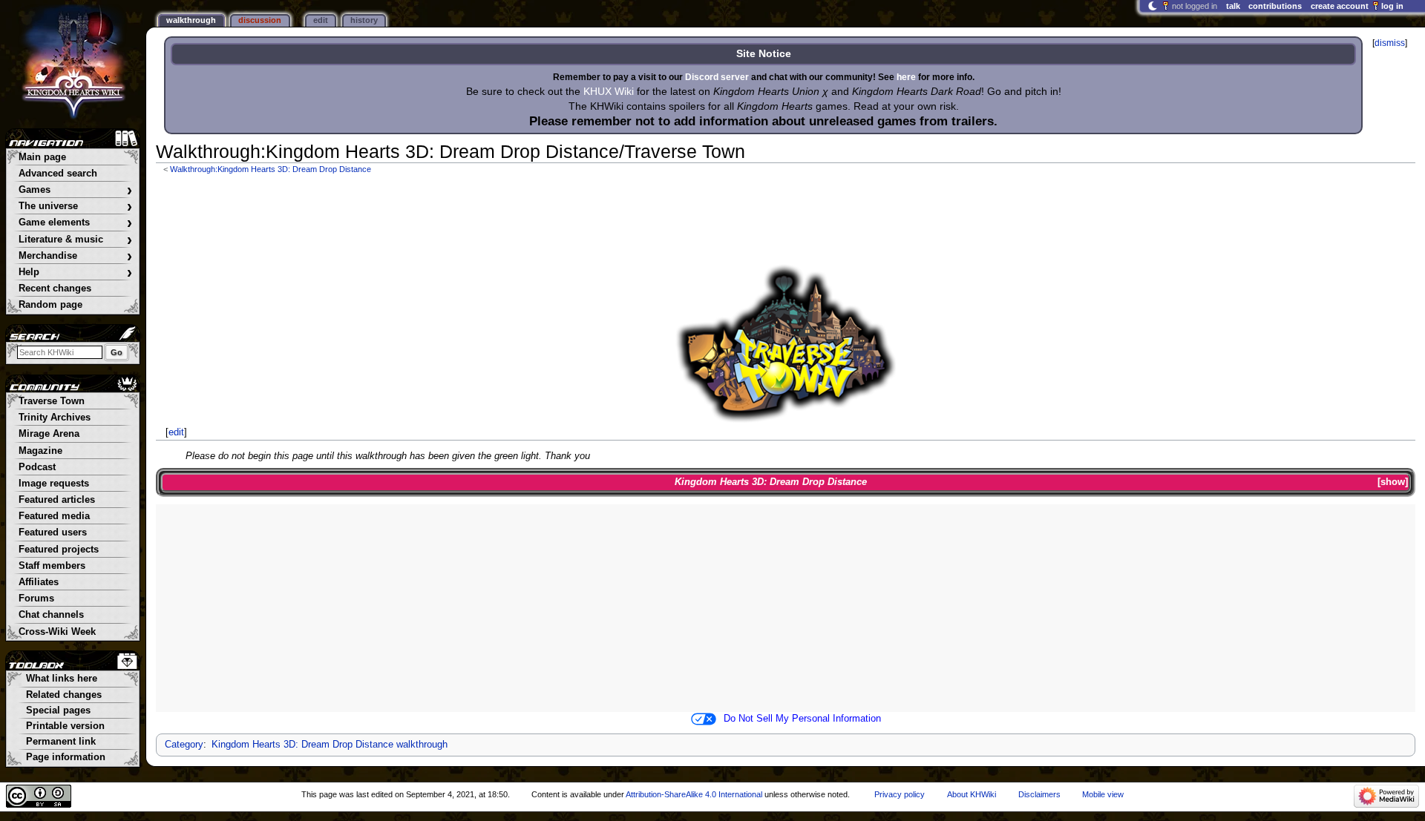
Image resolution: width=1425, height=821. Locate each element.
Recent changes (55, 288)
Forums (36, 598)
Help (75, 272)
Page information (65, 757)
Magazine (40, 451)
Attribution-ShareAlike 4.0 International (694, 794)
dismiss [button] (1390, 43)
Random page (50, 305)
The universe (75, 206)
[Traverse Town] (786, 342)
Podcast (37, 467)
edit (176, 432)
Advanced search (58, 173)
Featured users (53, 532)
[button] (1393, 482)
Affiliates (39, 582)
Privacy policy (899, 794)
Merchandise (75, 256)
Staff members (52, 566)
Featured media (54, 516)
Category (184, 744)
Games (75, 190)
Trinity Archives (55, 417)
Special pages (58, 710)
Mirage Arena (49, 434)
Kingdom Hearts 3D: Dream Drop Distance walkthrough (330, 744)
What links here (61, 678)
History (364, 20)
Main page (42, 157)
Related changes (64, 695)
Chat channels (51, 615)
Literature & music (75, 240)
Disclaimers (1039, 794)
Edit (320, 20)
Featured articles (57, 500)
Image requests (54, 483)
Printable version (65, 726)
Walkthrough (191, 20)
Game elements (75, 223)
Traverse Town (52, 401)
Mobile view (1103, 794)
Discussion (259, 20)
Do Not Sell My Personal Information (802, 718)
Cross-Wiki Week (57, 632)
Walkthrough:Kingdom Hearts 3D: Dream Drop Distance (270, 169)
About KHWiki (971, 794)
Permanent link (61, 741)
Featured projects (59, 549)
